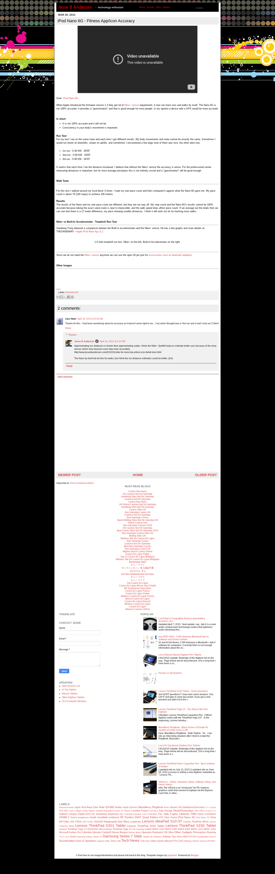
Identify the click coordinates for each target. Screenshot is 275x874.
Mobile (166, 7)
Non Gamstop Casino (138, 517)
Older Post (206, 475)
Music (138, 832)
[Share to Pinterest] (72, 297)
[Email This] (58, 297)
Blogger (195, 855)
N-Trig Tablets (69, 689)
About (142, 7)
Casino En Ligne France (137, 591)
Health (93, 817)
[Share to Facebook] (69, 297)
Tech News (130, 840)
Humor (173, 817)
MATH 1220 (210, 829)
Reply (68, 328)
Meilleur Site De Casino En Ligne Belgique (137, 559)
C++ (207, 807)
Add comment (64, 377)
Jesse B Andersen (84, 341)
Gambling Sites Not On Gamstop (137, 496)
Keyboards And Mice (116, 821)
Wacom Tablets (69, 693)
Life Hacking (138, 829)
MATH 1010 (158, 829)
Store (158, 7)
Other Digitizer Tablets (73, 697)
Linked (148, 829)
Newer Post (69, 475)
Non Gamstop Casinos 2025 (137, 525)
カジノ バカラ (138, 577)
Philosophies (199, 832)
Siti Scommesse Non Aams (137, 588)
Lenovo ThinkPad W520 (195, 821)
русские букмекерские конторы (137, 574)
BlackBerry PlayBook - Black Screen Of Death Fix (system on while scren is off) (183, 728)
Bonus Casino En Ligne (138, 598)
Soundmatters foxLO (206, 837)
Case (71, 811)
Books (167, 807)
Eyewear (137, 814)
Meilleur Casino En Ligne (137, 604)
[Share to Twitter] (65, 297)
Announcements (66, 807)
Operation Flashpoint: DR (155, 832)
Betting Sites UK (137, 535)
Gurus (74, 817)
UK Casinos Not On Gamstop (137, 494)
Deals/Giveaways (183, 810)
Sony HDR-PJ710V (186, 836)
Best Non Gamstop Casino (137, 546)
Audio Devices (130, 807)
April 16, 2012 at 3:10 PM (112, 341)
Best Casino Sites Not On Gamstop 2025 (137, 530)
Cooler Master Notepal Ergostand (97, 811)
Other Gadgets (183, 832)
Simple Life (148, 837)
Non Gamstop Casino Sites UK (137, 533)
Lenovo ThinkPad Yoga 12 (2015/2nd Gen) (81, 829)
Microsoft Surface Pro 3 (71, 832)
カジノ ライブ (138, 564)
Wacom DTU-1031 (174, 841)
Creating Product (140, 810)
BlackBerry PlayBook (150, 807)
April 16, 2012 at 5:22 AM (90, 318)
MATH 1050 (171, 829)
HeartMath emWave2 (108, 817)
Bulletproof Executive (194, 807)
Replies (73, 335)
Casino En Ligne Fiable (137, 554)
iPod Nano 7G (203, 817)
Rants (73, 836)
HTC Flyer (164, 817)
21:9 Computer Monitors (74, 701)
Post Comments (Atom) (82, 483)
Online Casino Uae (137, 522)
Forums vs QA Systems (170, 673)
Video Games (157, 841)
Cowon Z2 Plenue (122, 811)
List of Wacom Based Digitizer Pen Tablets (179, 654)
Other (171, 832)
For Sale (163, 813)
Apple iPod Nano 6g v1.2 (89, 231)
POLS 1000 (64, 837)
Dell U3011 (199, 811)
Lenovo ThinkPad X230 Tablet (191, 825)
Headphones (83, 817)
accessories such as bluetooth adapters (170, 255)
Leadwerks (135, 821)
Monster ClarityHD (102, 832)
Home (138, 475)
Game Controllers (207, 814)
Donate (150, 7)
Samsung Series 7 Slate (122, 836)
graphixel (172, 855)
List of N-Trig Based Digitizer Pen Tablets (179, 745)
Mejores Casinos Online (137, 609)
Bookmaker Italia (137, 562)
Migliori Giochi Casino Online (137, 551)
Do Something (99, 814)
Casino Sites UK (137, 509)
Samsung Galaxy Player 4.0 (89, 837)
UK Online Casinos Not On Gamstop (137, 504)
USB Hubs (145, 841)
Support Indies (103, 841)
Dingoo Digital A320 (80, 814)
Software (157, 837)
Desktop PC (210, 811)
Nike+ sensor (131, 105)
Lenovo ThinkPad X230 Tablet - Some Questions (183, 691)
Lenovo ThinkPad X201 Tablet (100, 825)
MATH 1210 (197, 829)
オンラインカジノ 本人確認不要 (138, 568)
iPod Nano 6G (70, 98)
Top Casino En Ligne (137, 583)
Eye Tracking (126, 814)
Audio (118, 807)
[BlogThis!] (61, 297)
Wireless (188, 841)
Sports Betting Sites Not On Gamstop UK (137, 520)
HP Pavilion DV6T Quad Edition (139, 817)
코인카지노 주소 (137, 571)
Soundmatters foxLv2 (71, 840)
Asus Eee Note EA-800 (100, 807)
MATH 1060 (184, 829)
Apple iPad (80, 807)
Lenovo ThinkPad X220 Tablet (145, 825)
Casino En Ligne (137, 606)
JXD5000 (98, 821)
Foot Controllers (149, 814)
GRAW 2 (64, 817)
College (77, 811)
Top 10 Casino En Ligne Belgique (137, 556)
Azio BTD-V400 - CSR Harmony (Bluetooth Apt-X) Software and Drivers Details (183, 638)
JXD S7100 (87, 822)
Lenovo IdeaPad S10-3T (162, 821)
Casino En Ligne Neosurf (137, 601)
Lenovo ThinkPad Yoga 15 (118, 829)
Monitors (87, 832)
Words (196, 841)
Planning (211, 832)
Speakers (90, 840)
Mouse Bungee (120, 832)
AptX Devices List (71, 686)
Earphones (113, 814)
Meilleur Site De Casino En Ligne (138, 538)
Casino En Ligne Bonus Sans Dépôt (137, 585)
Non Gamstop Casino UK (137, 512)
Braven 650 (176, 807)
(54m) (58, 289)
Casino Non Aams (137, 491)
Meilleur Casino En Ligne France (137, 596)
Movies (132, 832)
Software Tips (169, 836)
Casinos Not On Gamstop (137, 499)
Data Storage (165, 810)
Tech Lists (116, 841)
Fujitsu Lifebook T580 (183, 813)
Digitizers (64, 814)
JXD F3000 (76, 821)
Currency (153, 811)
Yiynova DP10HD (207, 841)
